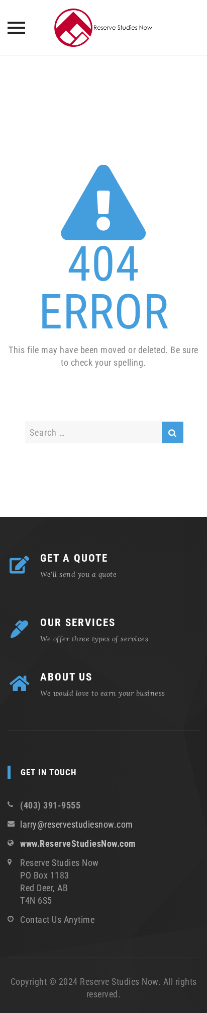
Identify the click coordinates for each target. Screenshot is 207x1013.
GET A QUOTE (74, 558)
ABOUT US (66, 677)
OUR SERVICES (78, 623)
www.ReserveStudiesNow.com (78, 843)
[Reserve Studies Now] (103, 27)
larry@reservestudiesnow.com (76, 824)
